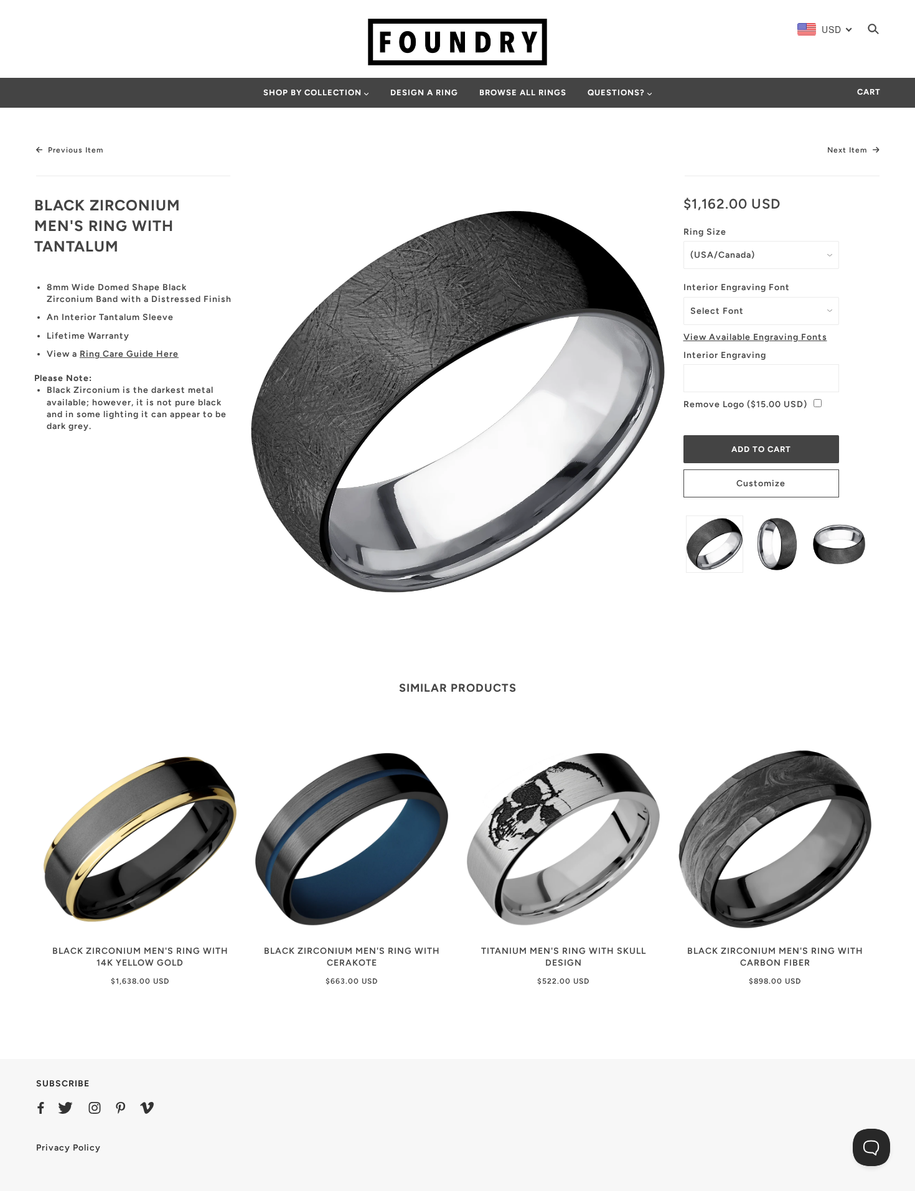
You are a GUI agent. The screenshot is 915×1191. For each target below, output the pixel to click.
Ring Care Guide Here (129, 354)
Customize (761, 483)
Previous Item (74, 150)
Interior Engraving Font (736, 287)
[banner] (457, 41)
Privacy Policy (68, 1147)
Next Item (848, 150)
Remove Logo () (745, 404)
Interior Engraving (724, 355)
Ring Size (704, 232)
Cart (869, 92)
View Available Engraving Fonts (755, 337)
